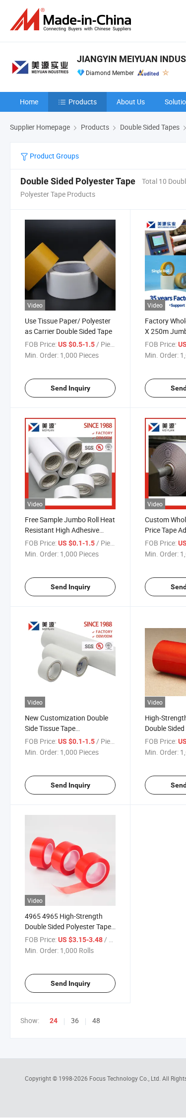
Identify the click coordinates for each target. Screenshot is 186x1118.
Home (29, 101)
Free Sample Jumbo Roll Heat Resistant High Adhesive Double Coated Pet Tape (70, 530)
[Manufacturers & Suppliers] (72, 19)
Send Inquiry (70, 388)
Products (82, 101)
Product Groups (53, 155)
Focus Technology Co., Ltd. (125, 1078)
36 (75, 1020)
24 (54, 1021)
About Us (131, 101)
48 (96, 1020)
